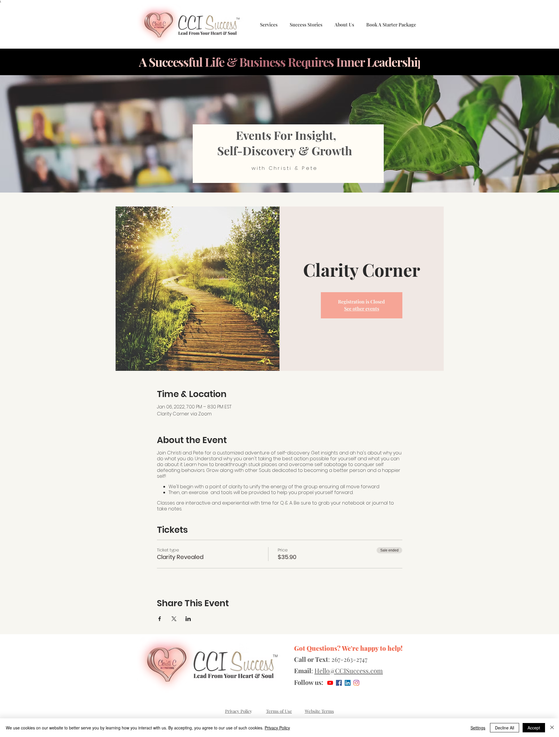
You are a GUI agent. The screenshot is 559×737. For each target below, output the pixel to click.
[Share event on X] (174, 618)
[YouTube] (330, 683)
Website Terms (319, 711)
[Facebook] (339, 683)
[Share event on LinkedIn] (188, 618)
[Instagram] (356, 683)
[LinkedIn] (348, 683)
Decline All (504, 728)
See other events (361, 309)
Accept (534, 728)
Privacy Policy (277, 728)
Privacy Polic (237, 711)
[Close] (552, 727)
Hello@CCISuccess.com (348, 670)
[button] (269, 25)
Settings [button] (477, 728)
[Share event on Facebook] (159, 618)
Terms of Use (279, 711)
